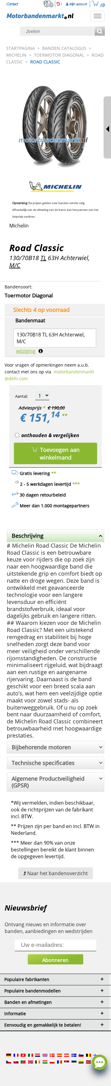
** (64, 415)
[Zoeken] (100, 31)
